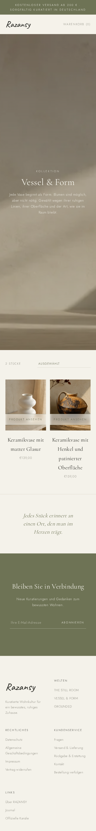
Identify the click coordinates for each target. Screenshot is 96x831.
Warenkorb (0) (77, 24)
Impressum (12, 761)
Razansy (17, 24)
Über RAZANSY (16, 802)
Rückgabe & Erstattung (69, 756)
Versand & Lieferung (68, 747)
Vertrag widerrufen (18, 769)
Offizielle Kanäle (17, 818)
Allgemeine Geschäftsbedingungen (21, 750)
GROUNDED (63, 706)
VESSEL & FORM (66, 698)
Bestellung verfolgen (68, 772)
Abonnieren (73, 622)
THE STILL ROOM (66, 690)
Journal (10, 810)
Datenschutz (13, 739)
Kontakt (59, 764)
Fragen (59, 739)
